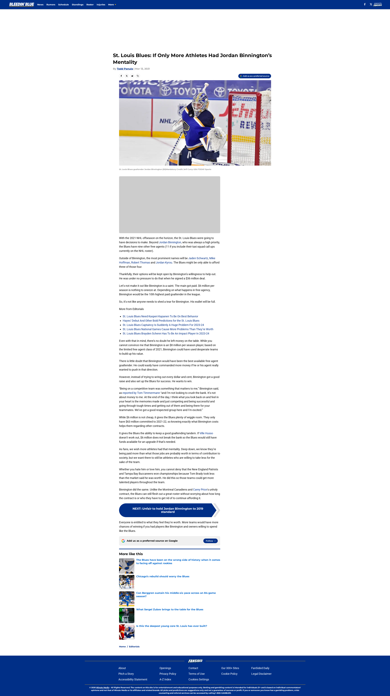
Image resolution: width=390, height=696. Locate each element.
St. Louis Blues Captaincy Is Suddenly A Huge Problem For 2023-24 (163, 325)
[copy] (138, 76)
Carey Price (200, 489)
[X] (371, 4)
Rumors (50, 4)
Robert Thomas (140, 262)
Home (122, 646)
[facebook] (364, 4)
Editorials (134, 646)
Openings (165, 668)
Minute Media (102, 687)
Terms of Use (196, 673)
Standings (77, 4)
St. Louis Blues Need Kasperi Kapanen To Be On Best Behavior (160, 316)
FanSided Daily (260, 668)
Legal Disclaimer (261, 673)
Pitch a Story (126, 673)
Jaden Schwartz (198, 258)
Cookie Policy (229, 673)
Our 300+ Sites (230, 668)
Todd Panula (125, 68)
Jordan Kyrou (164, 262)
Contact (193, 668)
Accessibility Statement (132, 679)
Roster (90, 4)
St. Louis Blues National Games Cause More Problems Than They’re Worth (168, 329)
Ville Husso (206, 433)
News (40, 4)
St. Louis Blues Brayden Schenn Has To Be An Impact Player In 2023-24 (166, 333)
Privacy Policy (168, 673)
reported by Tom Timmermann (141, 392)
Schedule (63, 4)
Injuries (101, 4)
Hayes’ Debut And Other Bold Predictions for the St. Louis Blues (161, 320)
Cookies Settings (198, 679)
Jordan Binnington (170, 242)
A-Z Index (165, 679)
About (122, 668)
